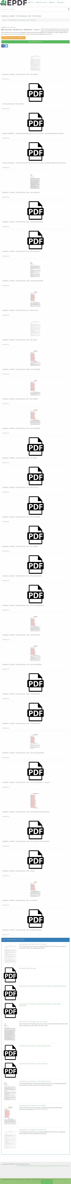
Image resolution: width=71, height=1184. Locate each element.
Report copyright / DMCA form (14, 38)
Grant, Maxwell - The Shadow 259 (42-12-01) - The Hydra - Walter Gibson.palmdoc (43, 986)
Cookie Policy (65, 1166)
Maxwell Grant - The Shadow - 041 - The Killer (32, 1105)
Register (61, 2)
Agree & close (46, 1182)
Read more (5, 79)
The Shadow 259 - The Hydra (27, 968)
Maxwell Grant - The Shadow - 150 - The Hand (32, 1129)
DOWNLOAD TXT (36, 42)
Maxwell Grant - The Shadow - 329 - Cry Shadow (33, 1021)
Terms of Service (37, 1166)
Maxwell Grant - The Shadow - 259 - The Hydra (22, 20)
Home (31, 2)
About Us (19, 1166)
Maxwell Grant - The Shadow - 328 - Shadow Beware (35, 1046)
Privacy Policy (27, 1166)
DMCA (51, 1166)
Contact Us (57, 1166)
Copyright (45, 1166)
